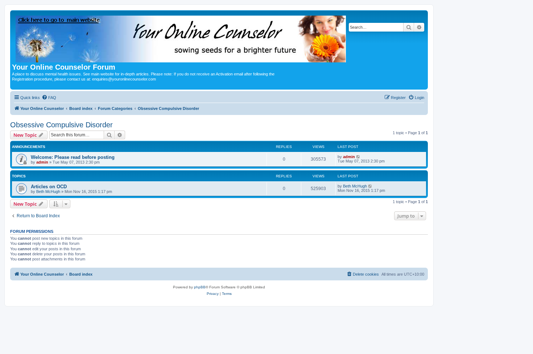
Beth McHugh (48, 191)
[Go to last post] (358, 157)
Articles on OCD (49, 186)
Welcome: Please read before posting (73, 157)
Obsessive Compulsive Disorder (61, 125)
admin (42, 162)
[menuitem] (49, 97)
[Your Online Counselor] (181, 37)
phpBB (200, 287)
